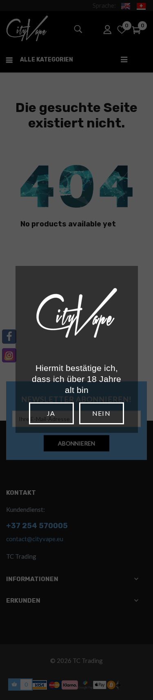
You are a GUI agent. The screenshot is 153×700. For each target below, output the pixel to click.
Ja (51, 413)
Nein (101, 413)
